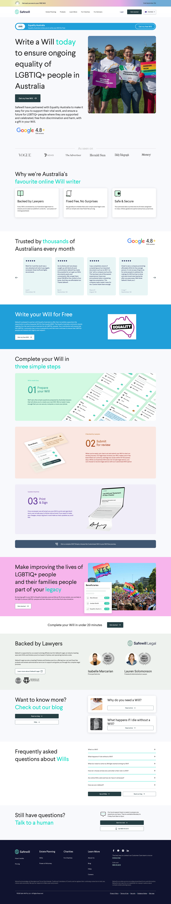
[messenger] (118, 850)
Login (122, 12)
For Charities (68, 858)
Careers (90, 874)
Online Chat (116, 858)
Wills (41, 858)
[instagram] (123, 850)
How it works (19, 858)
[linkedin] (128, 850)
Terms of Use (124, 893)
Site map (151, 893)
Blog (89, 863)
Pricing (17, 864)
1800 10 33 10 (116, 865)
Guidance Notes (142, 893)
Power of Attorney (45, 863)
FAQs (90, 869)
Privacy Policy (114, 893)
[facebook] (113, 850)
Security (132, 893)
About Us (91, 858)
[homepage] (22, 12)
